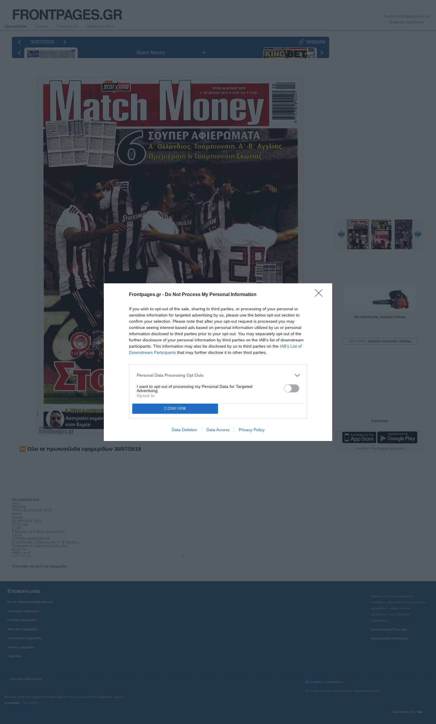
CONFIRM (175, 408)
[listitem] (218, 375)
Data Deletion (184, 429)
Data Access (218, 429)
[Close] (320, 295)
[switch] (291, 388)
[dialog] (218, 362)
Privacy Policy (252, 429)
